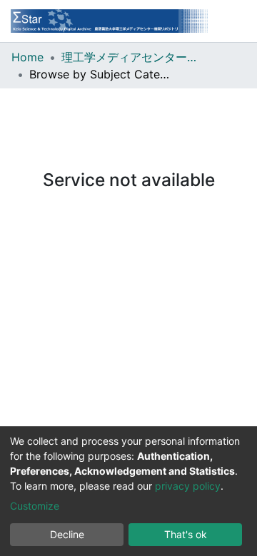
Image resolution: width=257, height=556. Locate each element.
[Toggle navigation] (235, 20)
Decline (67, 534)
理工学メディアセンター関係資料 (132, 57)
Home (27, 57)
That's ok (185, 534)
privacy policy (188, 486)
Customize (34, 506)
